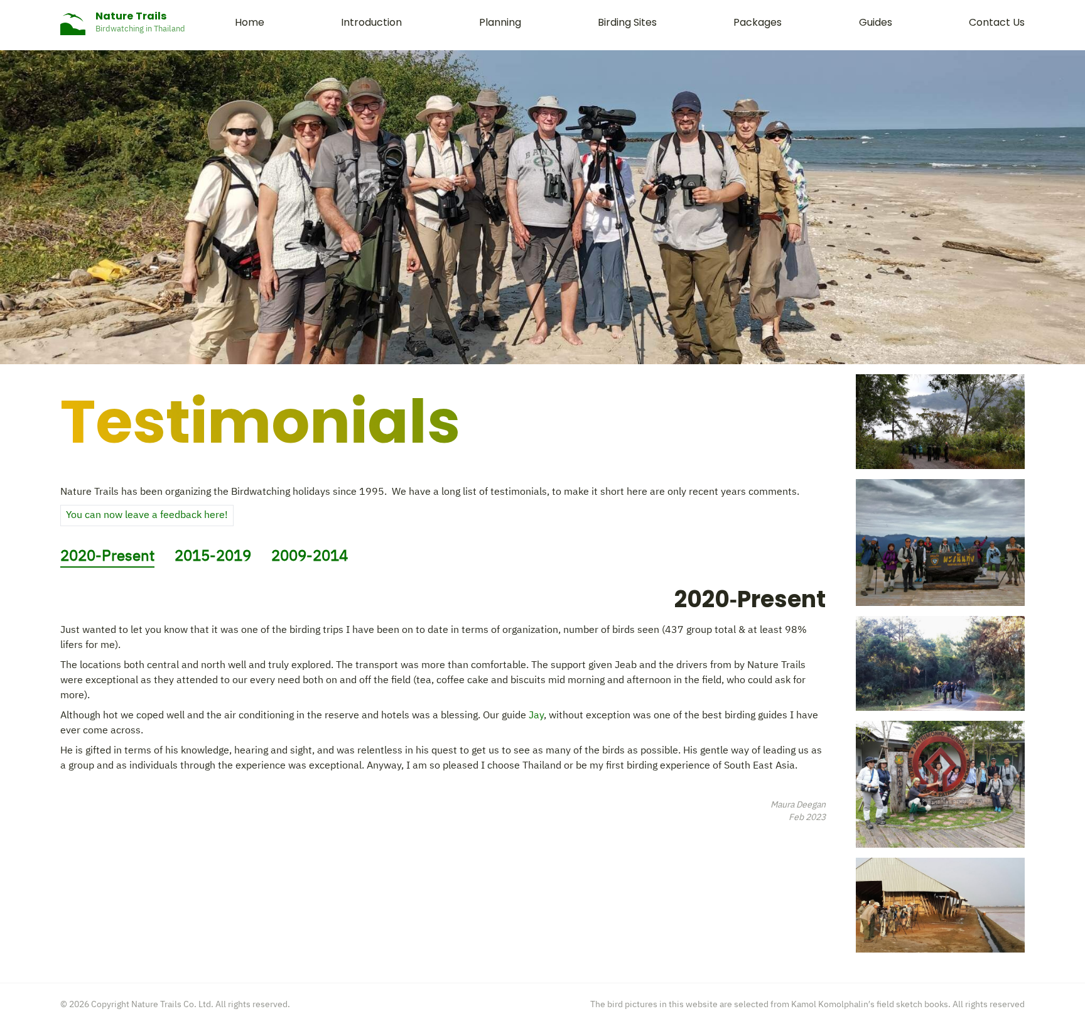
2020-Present (107, 557)
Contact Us (997, 22)
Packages (757, 22)
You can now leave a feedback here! (147, 515)
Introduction (371, 22)
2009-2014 (309, 556)
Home (249, 22)
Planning (500, 22)
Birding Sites (627, 22)
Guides (875, 22)
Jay (536, 715)
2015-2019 (213, 556)
